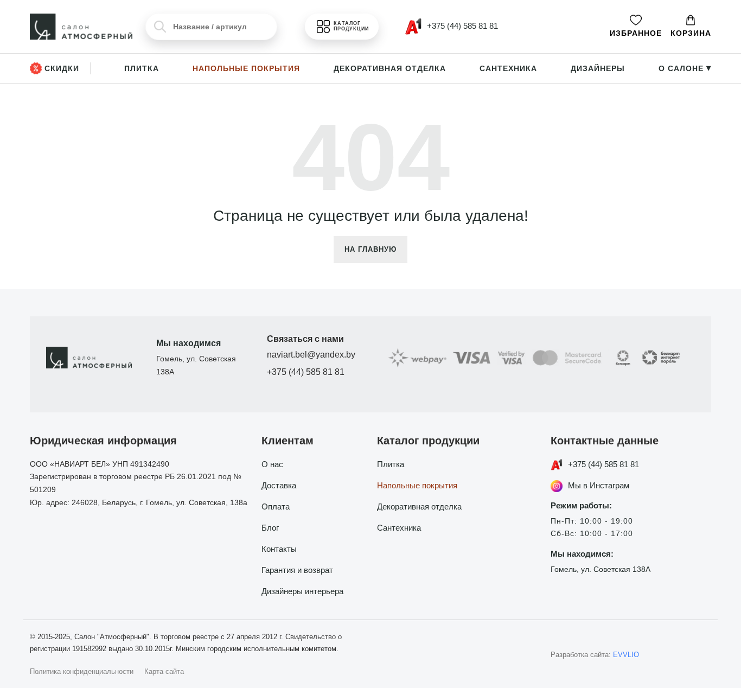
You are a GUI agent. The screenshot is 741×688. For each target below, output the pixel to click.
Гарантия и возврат (297, 570)
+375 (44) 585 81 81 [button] (461, 25)
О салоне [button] (685, 68)
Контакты (279, 548)
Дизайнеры (598, 68)
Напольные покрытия (246, 68)
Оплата (275, 506)
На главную (370, 249)
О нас (272, 464)
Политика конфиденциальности (81, 671)
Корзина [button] (690, 33)
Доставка (278, 485)
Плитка (141, 68)
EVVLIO (626, 655)
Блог (270, 527)
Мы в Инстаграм (598, 485)
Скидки (61, 68)
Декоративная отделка (390, 68)
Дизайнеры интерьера (302, 591)
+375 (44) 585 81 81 (305, 372)
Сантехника (508, 68)
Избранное (636, 33)
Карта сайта (164, 671)
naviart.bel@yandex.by (311, 354)
